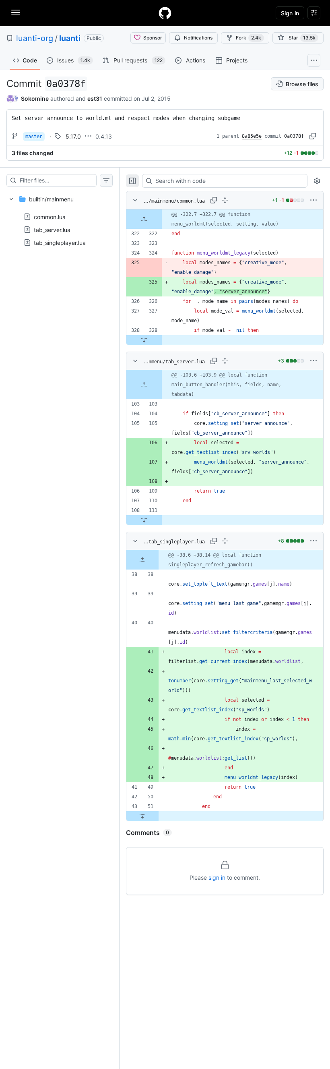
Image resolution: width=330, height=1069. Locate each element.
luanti (69, 38)
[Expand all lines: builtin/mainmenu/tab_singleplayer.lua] (225, 541)
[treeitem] (59, 218)
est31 (94, 98)
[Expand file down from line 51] (142, 816)
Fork (248, 38)
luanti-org (34, 38)
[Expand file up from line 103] (144, 384)
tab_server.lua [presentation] (52, 229)
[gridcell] (224, 219)
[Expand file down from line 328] (144, 340)
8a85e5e (252, 136)
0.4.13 (103, 136)
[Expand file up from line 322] (144, 219)
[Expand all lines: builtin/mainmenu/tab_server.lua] (225, 361)
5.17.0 (73, 136)
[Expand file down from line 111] (144, 520)
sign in (216, 877)
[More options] (313, 200)
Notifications (198, 38)
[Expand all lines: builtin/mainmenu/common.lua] (225, 200)
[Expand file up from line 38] (142, 560)
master (33, 136)
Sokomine (35, 98)
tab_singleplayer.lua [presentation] (60, 242)
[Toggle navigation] (16, 12)
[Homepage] (165, 12)
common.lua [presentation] (50, 216)
